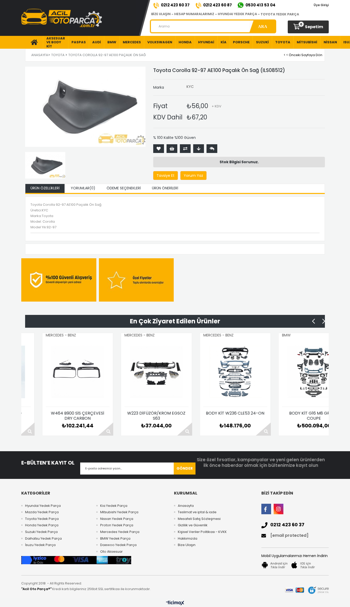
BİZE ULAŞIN (161, 14)
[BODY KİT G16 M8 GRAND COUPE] (294, 372)
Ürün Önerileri (165, 188)
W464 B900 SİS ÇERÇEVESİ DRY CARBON (58, 416)
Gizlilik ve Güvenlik (193, 525)
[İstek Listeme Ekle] (172, 148)
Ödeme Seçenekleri (124, 188)
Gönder (185, 468)
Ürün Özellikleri (44, 188)
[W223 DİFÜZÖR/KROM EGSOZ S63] (136, 372)
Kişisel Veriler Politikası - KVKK (202, 532)
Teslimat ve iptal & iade (197, 512)
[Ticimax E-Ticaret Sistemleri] (175, 603)
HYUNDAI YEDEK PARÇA (237, 14)
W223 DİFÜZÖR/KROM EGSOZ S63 (137, 416)
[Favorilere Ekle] (158, 148)
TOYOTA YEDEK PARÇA (280, 14)
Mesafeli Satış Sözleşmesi (199, 519)
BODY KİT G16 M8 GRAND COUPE (294, 416)
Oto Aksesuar (111, 552)
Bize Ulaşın (186, 545)
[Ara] (262, 26)
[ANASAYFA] (32, 42)
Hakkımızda (187, 539)
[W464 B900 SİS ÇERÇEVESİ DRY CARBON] (58, 372)
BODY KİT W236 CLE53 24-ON (215, 413)
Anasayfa (186, 506)
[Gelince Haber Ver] (212, 148)
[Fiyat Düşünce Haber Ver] (198, 148)
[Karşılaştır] (185, 148)
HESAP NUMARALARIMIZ (194, 14)
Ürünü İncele (86, 429)
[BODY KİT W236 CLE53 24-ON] (215, 372)
